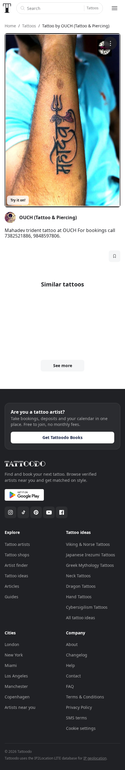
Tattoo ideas (16, 575)
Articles (12, 586)
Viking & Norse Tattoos (88, 544)
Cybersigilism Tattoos (87, 607)
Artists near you (20, 707)
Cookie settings (81, 728)
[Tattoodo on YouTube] (49, 512)
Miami (11, 665)
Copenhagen (17, 697)
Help (70, 665)
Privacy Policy (79, 707)
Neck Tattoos (78, 575)
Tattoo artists (17, 544)
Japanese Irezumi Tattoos (90, 554)
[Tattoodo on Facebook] (61, 512)
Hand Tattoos (79, 596)
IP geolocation (94, 758)
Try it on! (17, 200)
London (12, 644)
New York (14, 655)
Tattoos (93, 8)
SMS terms (76, 718)
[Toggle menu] (114, 8)
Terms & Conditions (85, 697)
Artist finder (16, 565)
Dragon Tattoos (81, 586)
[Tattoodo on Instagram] (10, 512)
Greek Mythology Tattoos (90, 565)
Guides (11, 596)
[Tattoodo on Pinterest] (36, 512)
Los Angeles (16, 676)
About (72, 644)
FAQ (70, 686)
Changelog (76, 655)
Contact (73, 676)
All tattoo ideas (80, 617)
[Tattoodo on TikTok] (23, 512)
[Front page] (7, 8)
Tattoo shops (17, 554)
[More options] (110, 43)
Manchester (16, 686)
